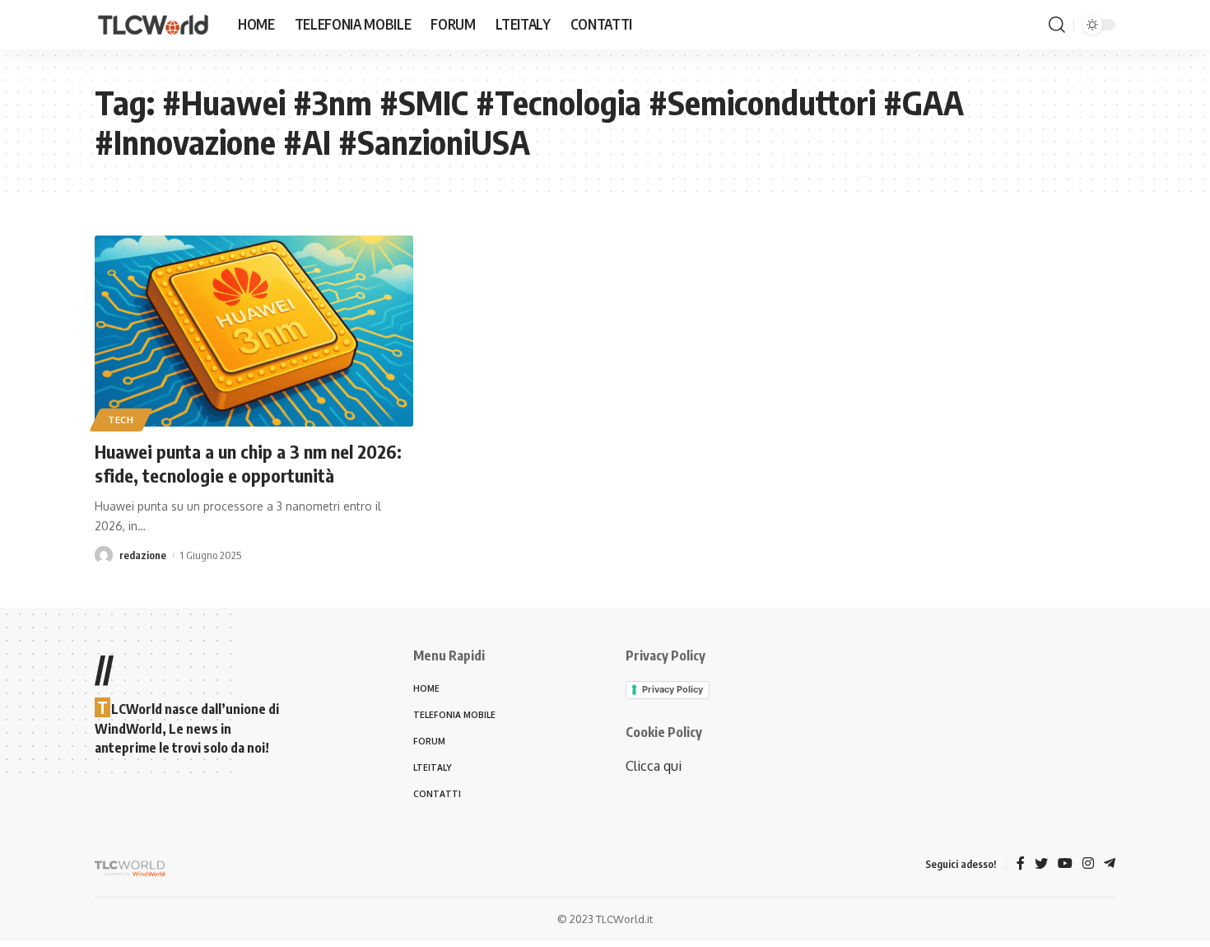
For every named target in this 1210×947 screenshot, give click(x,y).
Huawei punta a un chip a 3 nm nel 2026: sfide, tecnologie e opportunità (248, 463)
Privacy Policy (672, 689)
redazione (142, 555)
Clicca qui (654, 766)
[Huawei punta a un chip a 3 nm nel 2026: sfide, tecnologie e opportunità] (254, 331)
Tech (121, 419)
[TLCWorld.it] (153, 25)
